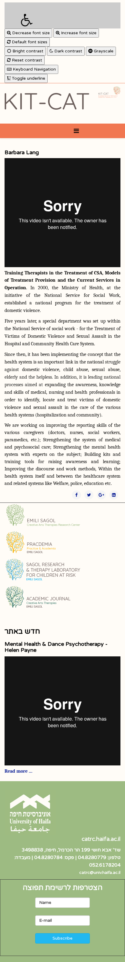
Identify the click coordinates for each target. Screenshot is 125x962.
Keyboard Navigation (34, 69)
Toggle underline (28, 78)
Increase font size (78, 32)
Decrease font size (30, 32)
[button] (62, 15)
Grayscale (103, 51)
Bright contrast (27, 51)
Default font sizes (29, 42)
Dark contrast (67, 51)
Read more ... (18, 771)
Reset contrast (26, 60)
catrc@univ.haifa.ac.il (99, 872)
